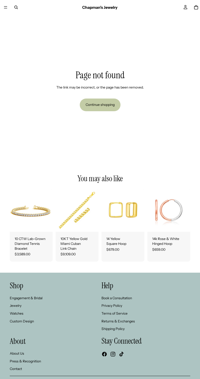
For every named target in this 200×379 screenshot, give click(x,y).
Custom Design (22, 321)
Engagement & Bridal (26, 298)
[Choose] (45, 224)
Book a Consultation (116, 298)
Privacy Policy (111, 305)
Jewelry (15, 305)
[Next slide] (47, 210)
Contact (16, 369)
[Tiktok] (121, 354)
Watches (16, 313)
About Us (17, 353)
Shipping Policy (113, 329)
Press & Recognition (25, 361)
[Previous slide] (15, 210)
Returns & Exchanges (118, 321)
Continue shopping (100, 104)
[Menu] (5, 7)
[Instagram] (113, 354)
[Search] (16, 7)
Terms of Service (114, 313)
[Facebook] (104, 354)
